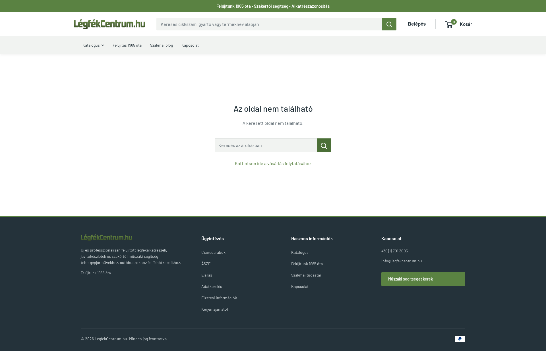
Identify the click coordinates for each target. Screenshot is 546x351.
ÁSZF (205, 263)
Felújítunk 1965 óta (307, 263)
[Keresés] (389, 24)
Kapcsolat (300, 286)
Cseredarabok (213, 252)
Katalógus (300, 252)
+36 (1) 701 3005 (394, 250)
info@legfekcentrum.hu (401, 260)
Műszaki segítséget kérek (410, 279)
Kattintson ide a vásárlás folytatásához (273, 163)
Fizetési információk (219, 297)
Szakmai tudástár (306, 275)
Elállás (206, 275)
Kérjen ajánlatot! (215, 309)
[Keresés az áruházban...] (324, 145)
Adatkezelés (211, 286)
